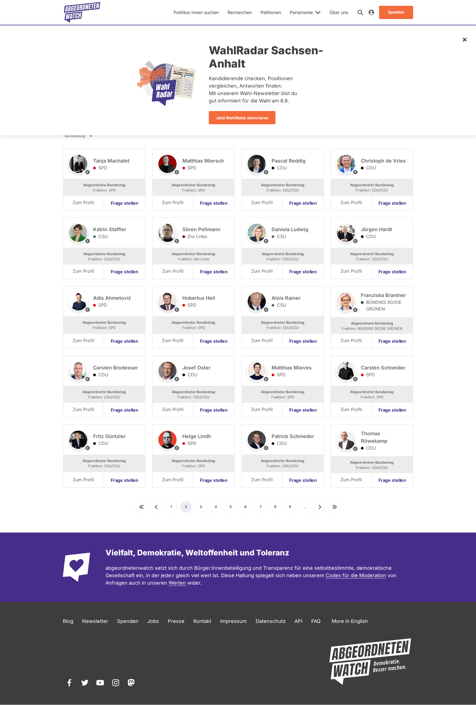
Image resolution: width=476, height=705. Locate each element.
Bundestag (75, 135)
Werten (177, 583)
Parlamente (301, 12)
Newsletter (95, 621)
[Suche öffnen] (360, 12)
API (298, 621)
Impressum (233, 621)
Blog (68, 621)
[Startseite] (82, 12)
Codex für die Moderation (356, 575)
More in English (350, 621)
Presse (176, 621)
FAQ (316, 621)
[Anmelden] (371, 12)
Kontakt (202, 621)
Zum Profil (83, 202)
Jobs (153, 621)
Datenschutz (271, 621)
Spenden (128, 621)
